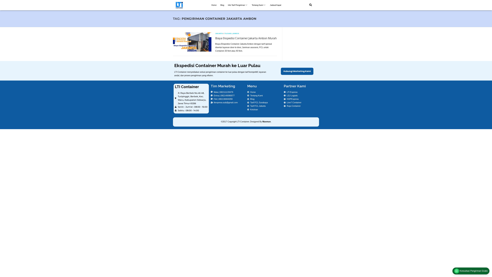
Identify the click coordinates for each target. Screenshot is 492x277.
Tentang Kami (257, 5)
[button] (309, 5)
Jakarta (219, 33)
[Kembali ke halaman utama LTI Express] (191, 5)
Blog (222, 5)
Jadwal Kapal (275, 5)
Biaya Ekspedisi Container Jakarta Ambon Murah (246, 38)
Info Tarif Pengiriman (236, 5)
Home (214, 5)
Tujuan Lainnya (232, 33)
